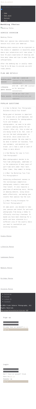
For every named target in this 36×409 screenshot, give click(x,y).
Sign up (12, 376)
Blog (5, 20)
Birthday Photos (7, 278)
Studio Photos (6, 236)
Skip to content (7, 2)
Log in (25, 327)
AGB (27, 310)
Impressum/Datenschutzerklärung (13, 310)
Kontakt (7, 18)
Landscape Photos (7, 257)
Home (5, 13)
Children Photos (7, 289)
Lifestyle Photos (7, 246)
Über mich (7, 16)
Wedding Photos (6, 268)
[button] (18, 109)
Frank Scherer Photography (11, 7)
